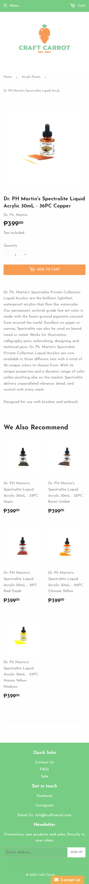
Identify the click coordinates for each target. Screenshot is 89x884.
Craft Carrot (46, 874)
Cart (81, 6)
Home (8, 77)
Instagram (44, 805)
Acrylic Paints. (31, 77)
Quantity (10, 246)
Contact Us (44, 762)
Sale (44, 776)
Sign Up (76, 852)
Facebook (44, 796)
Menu (14, 6)
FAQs (44, 769)
